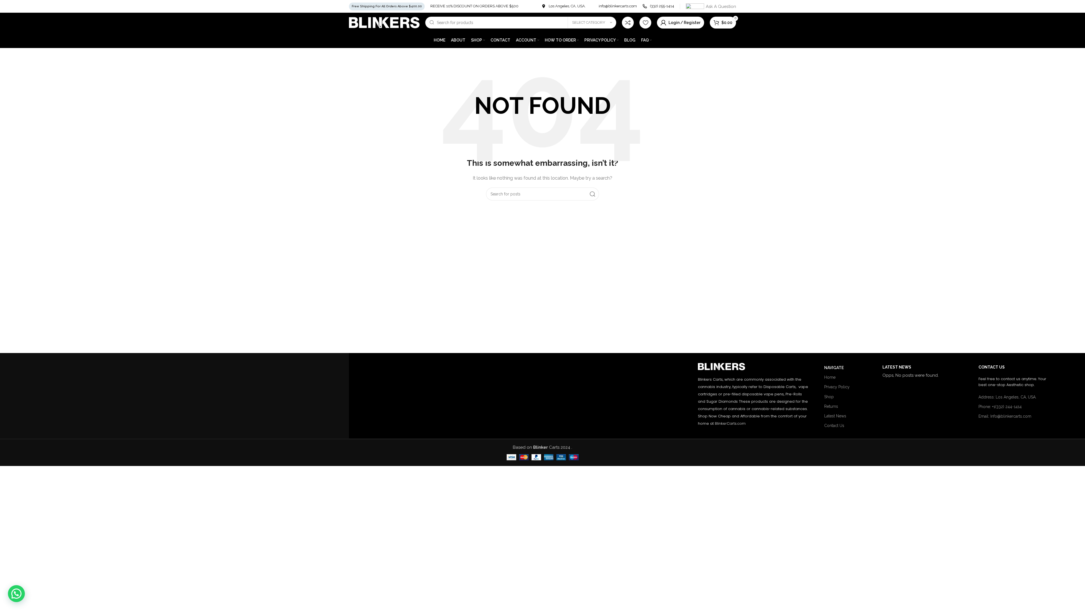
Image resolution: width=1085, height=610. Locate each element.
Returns (831, 406)
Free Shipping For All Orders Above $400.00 (387, 6)
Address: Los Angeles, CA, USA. (1007, 397)
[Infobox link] (563, 6)
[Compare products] (628, 22)
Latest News (835, 416)
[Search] (592, 194)
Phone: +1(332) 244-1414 (1000, 406)
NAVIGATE (834, 367)
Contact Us (834, 425)
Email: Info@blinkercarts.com (1004, 416)
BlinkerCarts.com (730, 423)
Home (830, 377)
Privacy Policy (837, 387)
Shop (829, 397)
